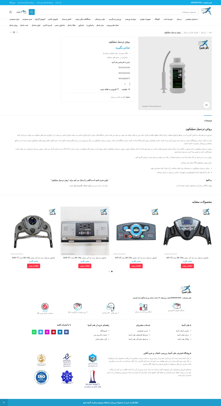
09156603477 (124, 78)
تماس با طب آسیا (182, 331)
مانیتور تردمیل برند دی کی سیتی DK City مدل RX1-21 (136, 257)
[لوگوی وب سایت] (206, 12)
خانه (210, 32)
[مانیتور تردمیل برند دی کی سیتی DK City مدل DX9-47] (85, 231)
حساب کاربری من (100, 335)
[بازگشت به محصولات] (13, 32)
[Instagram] (47, 332)
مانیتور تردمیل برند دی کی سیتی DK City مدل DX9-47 (84, 257)
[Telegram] (40, 332)
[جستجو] (32, 12)
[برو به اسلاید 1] (111, 271)
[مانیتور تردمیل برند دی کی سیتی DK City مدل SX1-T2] (187, 231)
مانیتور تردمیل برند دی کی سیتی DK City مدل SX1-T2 (187, 257)
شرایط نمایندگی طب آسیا (138, 339)
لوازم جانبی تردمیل (191, 32)
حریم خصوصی (142, 331)
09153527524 (124, 67)
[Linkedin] (60, 332)
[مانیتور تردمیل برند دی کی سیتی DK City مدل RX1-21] (136, 231)
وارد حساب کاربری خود (82, 185)
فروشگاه (103, 331)
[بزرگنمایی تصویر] (206, 105)
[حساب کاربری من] (10, 12)
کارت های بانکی (101, 339)
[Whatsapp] (34, 332)
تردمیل (203, 32)
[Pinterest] (53, 332)
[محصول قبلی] (17, 32)
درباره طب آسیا (183, 335)
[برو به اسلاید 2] (109, 271)
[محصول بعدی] (10, 32)
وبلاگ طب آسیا (183, 339)
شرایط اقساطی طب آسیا (138, 335)
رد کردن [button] (4, 402)
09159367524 (196, 2)
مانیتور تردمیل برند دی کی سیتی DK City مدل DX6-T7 (33, 257)
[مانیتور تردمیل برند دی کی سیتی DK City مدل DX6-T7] (33, 231)
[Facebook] (66, 332)
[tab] (208, 119)
